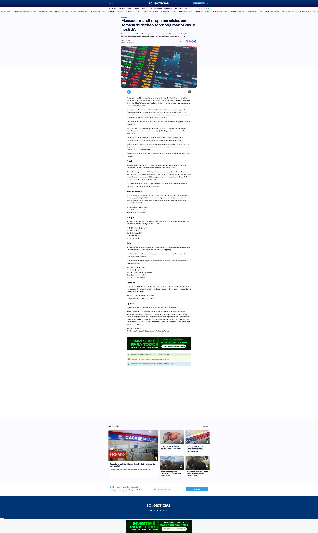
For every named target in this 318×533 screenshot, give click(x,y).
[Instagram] (197, 8)
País (151, 8)
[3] (198, 437)
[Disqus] (159, 391)
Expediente (144, 518)
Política (129, 8)
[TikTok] (206, 8)
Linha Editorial (153, 518)
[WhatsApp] (190, 41)
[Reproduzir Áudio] (129, 92)
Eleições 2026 (112, 8)
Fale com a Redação (165, 518)
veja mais (205, 426)
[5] (198, 462)
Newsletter (135, 518)
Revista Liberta (179, 8)
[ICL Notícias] (159, 3)
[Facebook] (199, 8)
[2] (172, 437)
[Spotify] (208, 8)
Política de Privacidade (179, 518)
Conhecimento (168, 8)
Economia (136, 8)
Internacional (158, 8)
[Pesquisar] (207, 3)
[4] (172, 462)
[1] (133, 445)
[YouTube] (201, 8)
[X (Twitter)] (204, 8)
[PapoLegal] (187, 41)
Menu (113, 3)
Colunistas (122, 8)
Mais (186, 8)
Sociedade (144, 8)
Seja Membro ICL (199, 3)
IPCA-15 (149, 172)
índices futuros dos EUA (137, 195)
